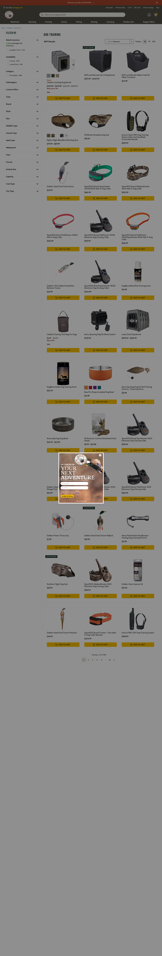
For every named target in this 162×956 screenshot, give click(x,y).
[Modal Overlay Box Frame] (81, 478)
